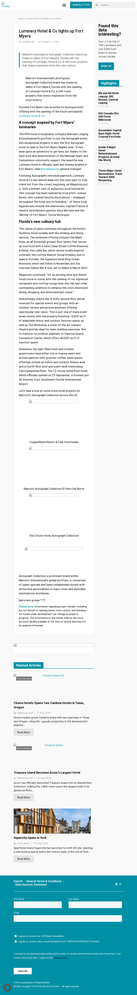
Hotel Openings (24, 679)
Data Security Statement (31, 884)
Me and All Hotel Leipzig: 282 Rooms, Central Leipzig (108, 98)
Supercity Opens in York (30, 837)
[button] (64, 5)
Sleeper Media (42, 982)
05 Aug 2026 (44, 778)
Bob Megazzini (50, 169)
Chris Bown (23, 843)
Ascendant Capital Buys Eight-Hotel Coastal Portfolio (109, 133)
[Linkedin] (116, 884)
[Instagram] (120, 884)
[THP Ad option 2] (54, 648)
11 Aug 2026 (43, 713)
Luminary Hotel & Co (32, 116)
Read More (23, 732)
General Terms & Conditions (44, 881)
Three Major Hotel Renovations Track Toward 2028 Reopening (110, 175)
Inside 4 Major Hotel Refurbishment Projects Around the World (108, 154)
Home (20, 18)
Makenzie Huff (25, 713)
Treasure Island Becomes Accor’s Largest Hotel (47, 772)
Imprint (18, 881)
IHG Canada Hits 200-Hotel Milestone (108, 116)
